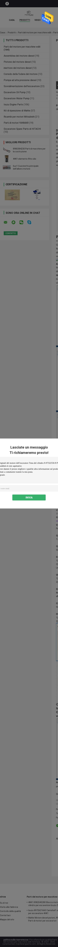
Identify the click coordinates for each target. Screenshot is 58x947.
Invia (29, 497)
